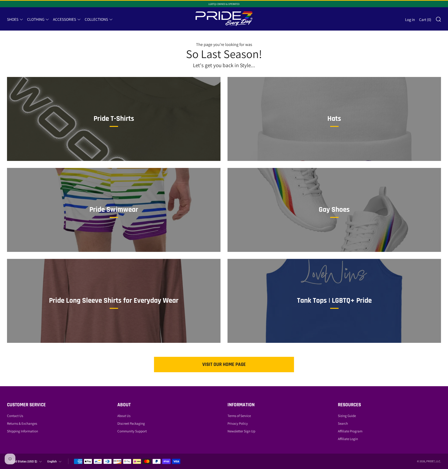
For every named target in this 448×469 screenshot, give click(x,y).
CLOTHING (35, 19)
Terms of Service (239, 415)
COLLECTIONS (96, 19)
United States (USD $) (22, 461)
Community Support (132, 431)
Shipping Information (22, 431)
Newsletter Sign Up (241, 431)
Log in (410, 19)
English (52, 461)
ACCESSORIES (64, 19)
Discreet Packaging (131, 423)
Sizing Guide (347, 415)
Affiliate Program (350, 431)
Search (343, 423)
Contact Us (15, 415)
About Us (123, 415)
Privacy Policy (238, 423)
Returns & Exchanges (22, 423)
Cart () (425, 19)
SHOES (12, 19)
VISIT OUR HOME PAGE (224, 364)
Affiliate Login (348, 439)
